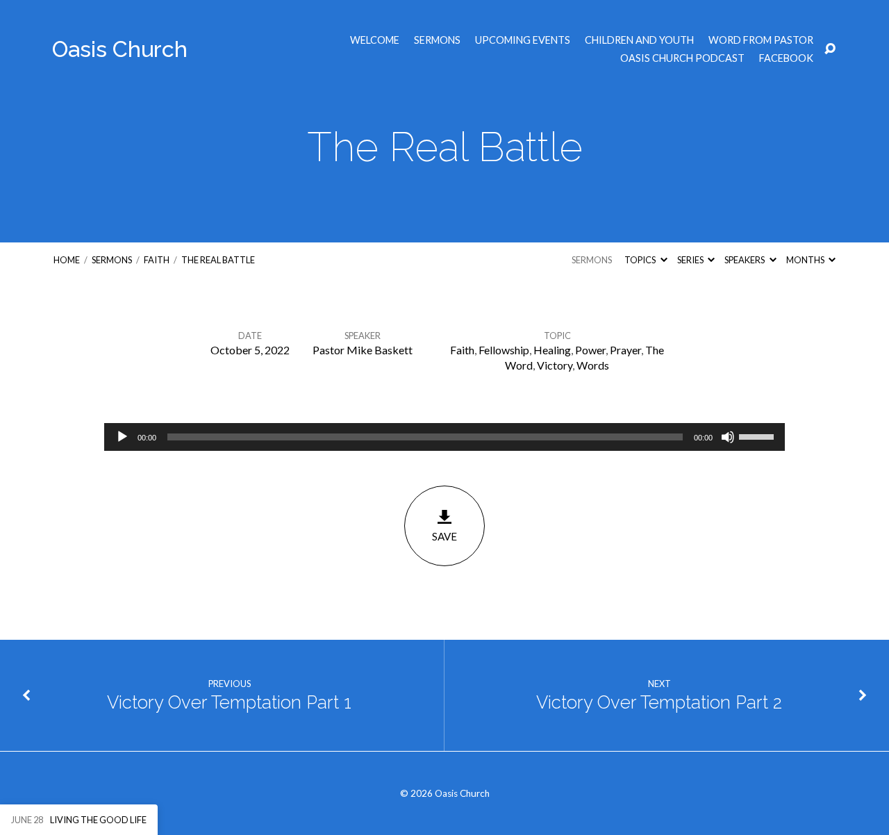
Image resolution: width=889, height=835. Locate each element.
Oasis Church (120, 49)
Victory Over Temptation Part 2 (659, 702)
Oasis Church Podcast (682, 58)
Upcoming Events (522, 40)
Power (590, 349)
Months (806, 259)
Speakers (745, 259)
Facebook (786, 58)
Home (66, 259)
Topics (640, 259)
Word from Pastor (760, 40)
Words (592, 365)
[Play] (122, 437)
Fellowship (504, 349)
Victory (554, 365)
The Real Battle (218, 259)
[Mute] (728, 437)
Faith (156, 259)
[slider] (758, 435)
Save (444, 536)
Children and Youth (639, 40)
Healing (552, 349)
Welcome (374, 40)
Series (691, 259)
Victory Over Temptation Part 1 (229, 702)
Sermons (437, 40)
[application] (444, 437)
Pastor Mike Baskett (363, 349)
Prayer (625, 349)
